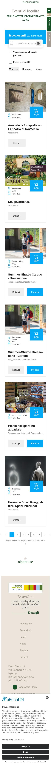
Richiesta (24, 657)
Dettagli (33, 612)
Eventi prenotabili (21, 62)
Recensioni (25, 630)
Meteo (23, 644)
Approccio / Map (28, 687)
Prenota (24, 650)
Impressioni (26, 624)
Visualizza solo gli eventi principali (25, 54)
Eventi (23, 637)
